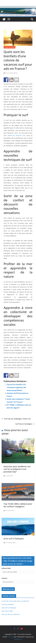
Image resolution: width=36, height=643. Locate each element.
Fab (16, 73)
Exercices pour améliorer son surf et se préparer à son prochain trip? (17, 469)
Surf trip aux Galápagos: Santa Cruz (17, 419)
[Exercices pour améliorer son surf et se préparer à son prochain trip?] (18, 440)
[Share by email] (16, 79)
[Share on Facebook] (6, 79)
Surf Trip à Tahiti (7, 611)
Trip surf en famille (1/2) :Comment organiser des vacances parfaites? (16, 387)
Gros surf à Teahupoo (14, 538)
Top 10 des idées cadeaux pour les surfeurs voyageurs (18, 505)
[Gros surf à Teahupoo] (18, 519)
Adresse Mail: (6, 568)
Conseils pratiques (9, 47)
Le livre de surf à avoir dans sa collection (15, 601)
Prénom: (5, 578)
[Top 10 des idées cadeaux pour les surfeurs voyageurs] (18, 484)
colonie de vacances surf (16, 135)
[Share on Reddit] (11, 79)
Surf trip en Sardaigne (23, 424)
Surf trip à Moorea (8, 604)
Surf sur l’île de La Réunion (11, 614)
